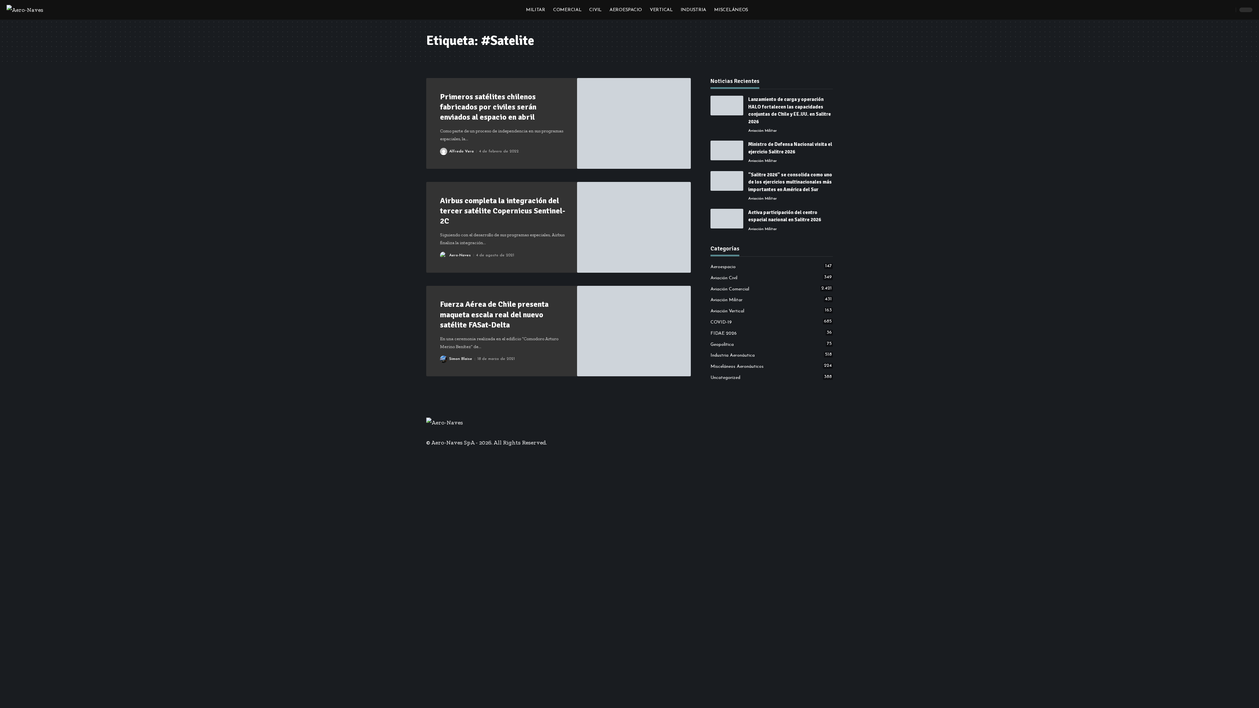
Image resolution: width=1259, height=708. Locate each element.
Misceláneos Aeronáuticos (771, 366)
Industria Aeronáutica (771, 355)
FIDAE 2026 (771, 333)
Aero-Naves (460, 255)
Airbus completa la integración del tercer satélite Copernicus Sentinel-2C (502, 211)
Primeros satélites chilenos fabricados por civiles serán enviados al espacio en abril (488, 107)
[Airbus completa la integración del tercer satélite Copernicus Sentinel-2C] (634, 227)
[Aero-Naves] (25, 10)
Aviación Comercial (771, 289)
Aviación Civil (771, 278)
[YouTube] (437, 432)
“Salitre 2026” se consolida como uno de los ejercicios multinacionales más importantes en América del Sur (790, 182)
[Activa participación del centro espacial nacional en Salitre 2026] (726, 218)
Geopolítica (771, 344)
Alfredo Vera (461, 151)
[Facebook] (428, 432)
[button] (1229, 10)
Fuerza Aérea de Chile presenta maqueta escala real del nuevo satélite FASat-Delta (494, 314)
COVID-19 (771, 322)
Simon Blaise (460, 359)
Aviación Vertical (771, 311)
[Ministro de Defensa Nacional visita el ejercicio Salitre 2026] (726, 150)
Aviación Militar (762, 131)
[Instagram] (442, 432)
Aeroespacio (771, 266)
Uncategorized (771, 377)
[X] (433, 432)
